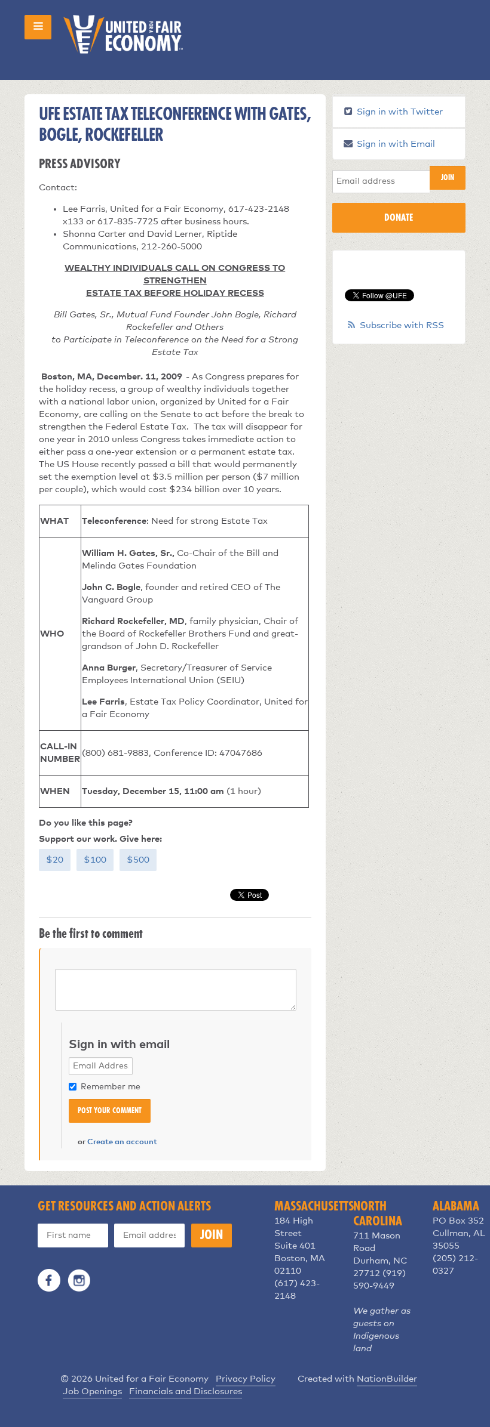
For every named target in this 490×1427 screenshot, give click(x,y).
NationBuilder (387, 1379)
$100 (95, 859)
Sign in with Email (394, 144)
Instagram (79, 1280)
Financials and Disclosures (185, 1391)
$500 (138, 859)
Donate (398, 217)
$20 (54, 859)
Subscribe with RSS (402, 325)
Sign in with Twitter (398, 111)
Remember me (110, 1087)
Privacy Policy (245, 1379)
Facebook (49, 1280)
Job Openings (92, 1391)
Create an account (122, 1142)
